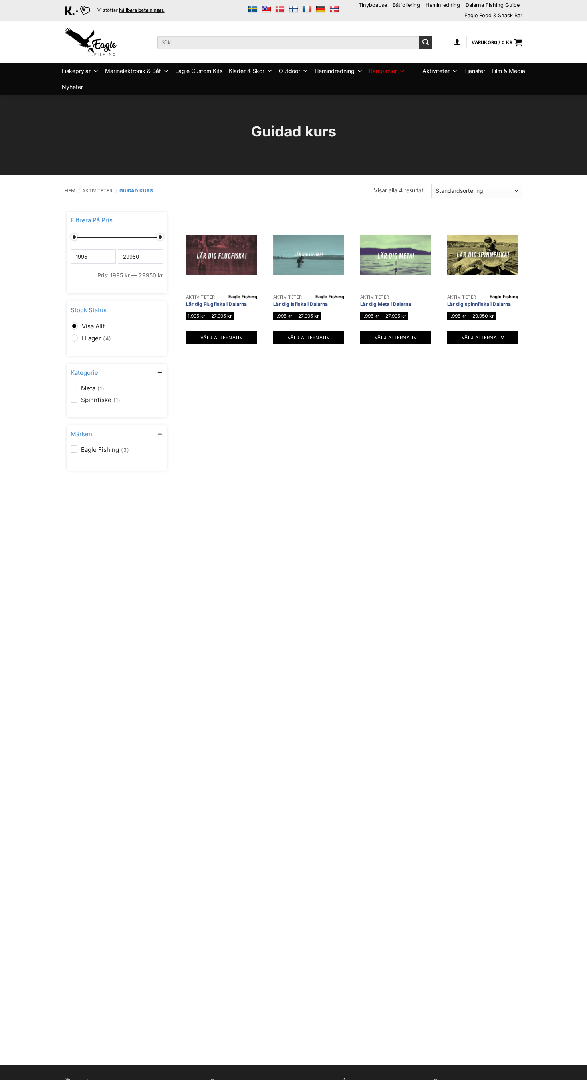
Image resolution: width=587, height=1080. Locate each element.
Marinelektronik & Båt (133, 70)
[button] (457, 42)
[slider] (74, 237)
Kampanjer (383, 70)
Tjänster (474, 70)
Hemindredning (335, 70)
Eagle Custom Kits (198, 70)
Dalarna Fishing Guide (493, 5)
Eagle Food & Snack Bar (493, 15)
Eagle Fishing (242, 296)
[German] (320, 9)
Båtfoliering (406, 5)
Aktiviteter (436, 70)
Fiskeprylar (76, 70)
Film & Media (508, 70)
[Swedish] (253, 9)
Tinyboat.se (373, 5)
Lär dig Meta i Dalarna (385, 304)
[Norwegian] (334, 9)
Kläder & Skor (246, 70)
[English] (266, 9)
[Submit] (425, 42)
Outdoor (289, 70)
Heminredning (443, 5)
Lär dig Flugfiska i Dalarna (216, 304)
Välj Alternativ (221, 337)
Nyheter (72, 86)
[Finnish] (293, 9)
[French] (307, 9)
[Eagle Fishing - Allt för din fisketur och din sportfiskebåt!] (91, 42)
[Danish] (280, 9)
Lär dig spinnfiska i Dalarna (479, 304)
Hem (70, 191)
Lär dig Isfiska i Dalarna (300, 304)
